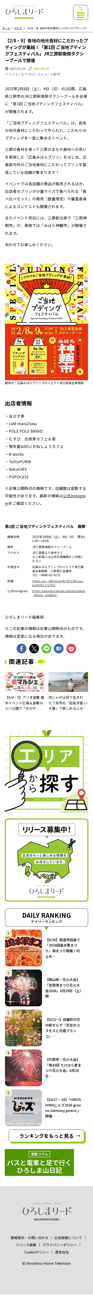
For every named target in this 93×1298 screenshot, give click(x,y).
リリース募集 (26, 1244)
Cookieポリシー (36, 1252)
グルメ (18, 28)
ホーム (6, 28)
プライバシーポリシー (59, 1244)
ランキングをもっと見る (46, 1135)
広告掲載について (68, 1237)
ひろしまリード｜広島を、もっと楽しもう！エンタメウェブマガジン (24, 12)
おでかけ (28, 74)
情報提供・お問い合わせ (30, 1237)
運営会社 (62, 1252)
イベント (12, 74)
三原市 (55, 74)
